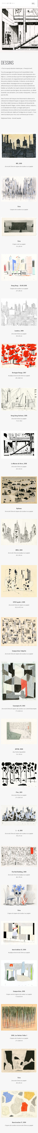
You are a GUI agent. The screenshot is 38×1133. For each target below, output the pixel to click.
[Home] (8, 3)
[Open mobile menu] (34, 3)
